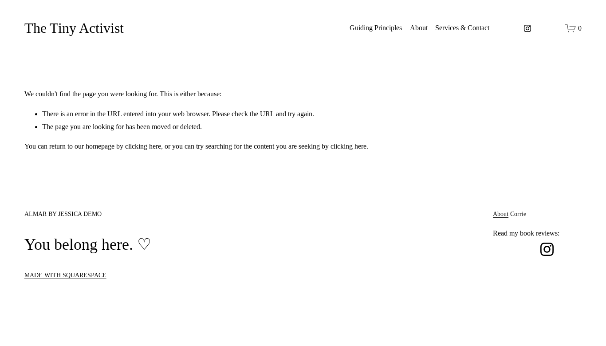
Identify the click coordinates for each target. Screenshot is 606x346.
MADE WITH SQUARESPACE (65, 275)
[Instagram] (527, 28)
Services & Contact (462, 27)
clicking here (143, 146)
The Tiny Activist (74, 28)
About (419, 27)
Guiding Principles (376, 27)
